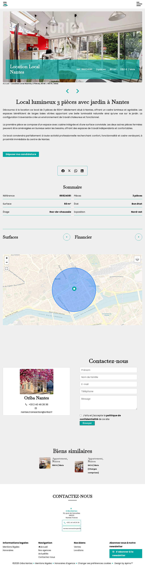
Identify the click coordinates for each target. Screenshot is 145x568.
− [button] (7, 262)
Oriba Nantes (36, 398)
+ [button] (7, 258)
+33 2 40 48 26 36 (38, 404)
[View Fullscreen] (7, 268)
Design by (123, 563)
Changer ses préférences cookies (94, 563)
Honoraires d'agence (65, 563)
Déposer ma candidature (21, 154)
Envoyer (87, 423)
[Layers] (137, 259)
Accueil (6, 83)
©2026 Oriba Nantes (22, 563)
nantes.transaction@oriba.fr (36, 412)
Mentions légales (43, 563)
